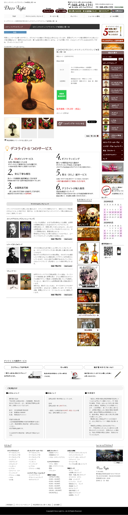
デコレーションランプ (36, 477)
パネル (11, 477)
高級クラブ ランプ (74, 493)
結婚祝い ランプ (74, 495)
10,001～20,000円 (54, 479)
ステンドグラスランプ (76, 455)
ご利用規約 (9, 505)
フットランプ (13, 473)
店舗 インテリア (74, 479)
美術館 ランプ (73, 486)
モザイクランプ (34, 479)
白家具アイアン (54, 452)
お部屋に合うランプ (75, 472)
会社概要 (57, 505)
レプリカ (11, 468)
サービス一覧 (73, 461)
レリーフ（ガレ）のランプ (77, 457)
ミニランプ (12, 459)
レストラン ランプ (75, 481)
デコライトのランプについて (78, 452)
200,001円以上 (53, 492)
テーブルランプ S (14, 457)
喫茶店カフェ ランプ (76, 484)
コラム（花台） (54, 464)
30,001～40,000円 (54, 483)
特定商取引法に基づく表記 (42, 505)
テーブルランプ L (14, 452)
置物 (50, 468)
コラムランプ (13, 464)
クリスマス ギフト (75, 477)
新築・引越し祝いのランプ (77, 475)
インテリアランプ (34, 475)
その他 (11, 479)
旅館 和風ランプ (74, 490)
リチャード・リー (14, 470)
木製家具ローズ (54, 455)
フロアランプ (13, 461)
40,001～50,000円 (54, 486)
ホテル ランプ (73, 488)
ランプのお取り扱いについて (78, 464)
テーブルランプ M (14, 455)
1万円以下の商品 (54, 477)
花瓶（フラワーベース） (56, 466)
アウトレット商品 (14, 475)
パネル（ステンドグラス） (57, 457)
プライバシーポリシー (22, 505)
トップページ (8, 21)
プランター (52, 470)
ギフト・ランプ (74, 470)
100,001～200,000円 (55, 490)
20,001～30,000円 (54, 481)
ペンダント (12, 466)
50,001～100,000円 (55, 488)
